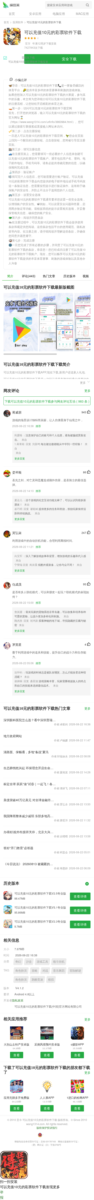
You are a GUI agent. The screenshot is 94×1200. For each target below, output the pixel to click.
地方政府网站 (12, 736)
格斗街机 (58, 961)
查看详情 (80, 896)
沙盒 (29, 961)
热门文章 (49, 276)
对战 (45, 970)
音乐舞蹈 (58, 970)
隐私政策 (17, 1000)
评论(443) (28, 276)
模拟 (51, 979)
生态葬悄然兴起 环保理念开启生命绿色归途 (29, 768)
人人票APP (47, 1097)
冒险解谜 (75, 970)
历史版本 (69, 276)
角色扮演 (21, 970)
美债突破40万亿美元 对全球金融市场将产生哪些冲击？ (29, 800)
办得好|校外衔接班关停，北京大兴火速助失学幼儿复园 (29, 832)
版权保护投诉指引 (47, 1127)
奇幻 (18, 961)
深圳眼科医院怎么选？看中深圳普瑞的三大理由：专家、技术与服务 (29, 720)
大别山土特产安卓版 (16, 1044)
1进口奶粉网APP (77, 1097)
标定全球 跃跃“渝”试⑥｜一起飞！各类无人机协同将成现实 (29, 784)
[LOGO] (11, 5)
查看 (16, 1055)
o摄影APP (77, 1044)
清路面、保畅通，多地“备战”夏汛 (26, 752)
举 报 (1, 1194)
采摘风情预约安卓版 (47, 1044)
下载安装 (51, 43)
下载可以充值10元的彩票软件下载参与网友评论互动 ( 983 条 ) (47, 401)
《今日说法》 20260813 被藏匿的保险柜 (29, 864)
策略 (34, 970)
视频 (86, 276)
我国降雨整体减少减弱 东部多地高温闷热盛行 (29, 816)
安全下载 (69, 58)
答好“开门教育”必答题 (18, 848)
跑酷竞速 (37, 979)
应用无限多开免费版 (16, 1097)
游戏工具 (42, 961)
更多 (87, 390)
